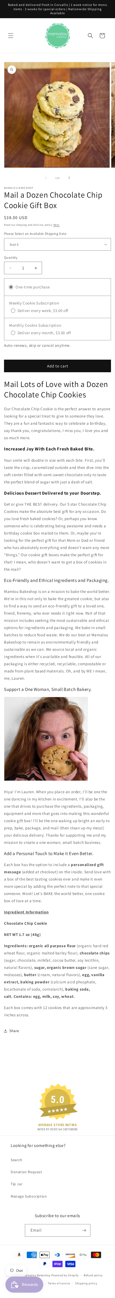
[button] (11, 36)
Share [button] (14, 1030)
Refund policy (93, 1275)
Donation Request (26, 1171)
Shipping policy (86, 1283)
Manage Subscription (29, 1196)
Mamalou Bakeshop (37, 1275)
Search (16, 1159)
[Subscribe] (84, 1230)
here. (56, 225)
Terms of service (59, 1283)
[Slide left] (46, 178)
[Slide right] (69, 178)
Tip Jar (16, 1184)
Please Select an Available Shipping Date (35, 233)
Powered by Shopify (65, 1275)
